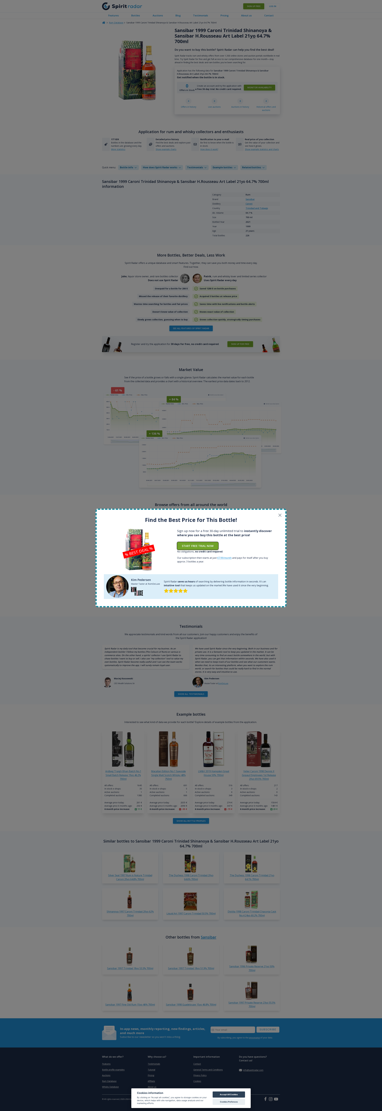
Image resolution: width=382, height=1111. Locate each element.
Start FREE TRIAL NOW (198, 546)
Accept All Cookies (229, 1094)
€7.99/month (224, 557)
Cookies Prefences (229, 1102)
